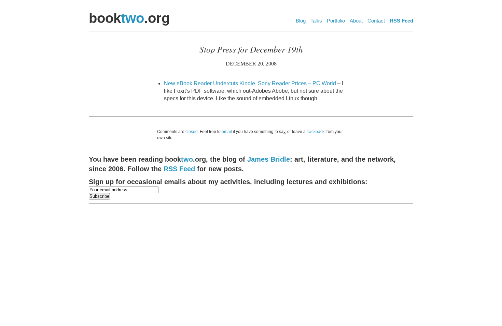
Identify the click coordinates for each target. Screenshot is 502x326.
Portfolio (336, 21)
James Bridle (268, 159)
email (227, 131)
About (356, 21)
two (132, 18)
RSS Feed (401, 21)
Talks (316, 21)
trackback (315, 131)
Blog (301, 21)
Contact (376, 21)
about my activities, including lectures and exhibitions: (228, 182)
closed (191, 131)
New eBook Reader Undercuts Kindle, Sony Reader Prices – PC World (250, 83)
